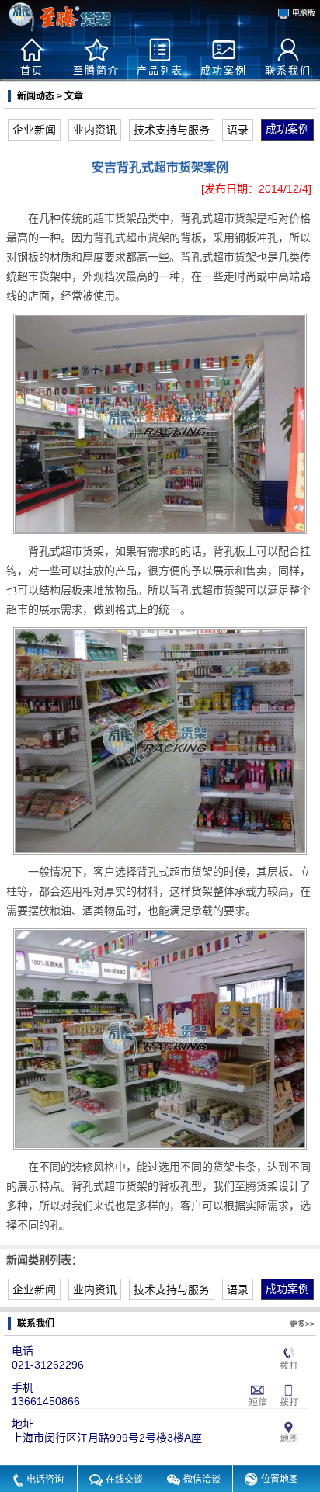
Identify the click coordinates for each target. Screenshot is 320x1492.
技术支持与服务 (172, 129)
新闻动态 (35, 96)
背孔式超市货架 (131, 237)
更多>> (302, 1324)
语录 (238, 129)
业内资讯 (95, 129)
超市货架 (115, 218)
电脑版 (303, 13)
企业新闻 (34, 129)
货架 (245, 218)
